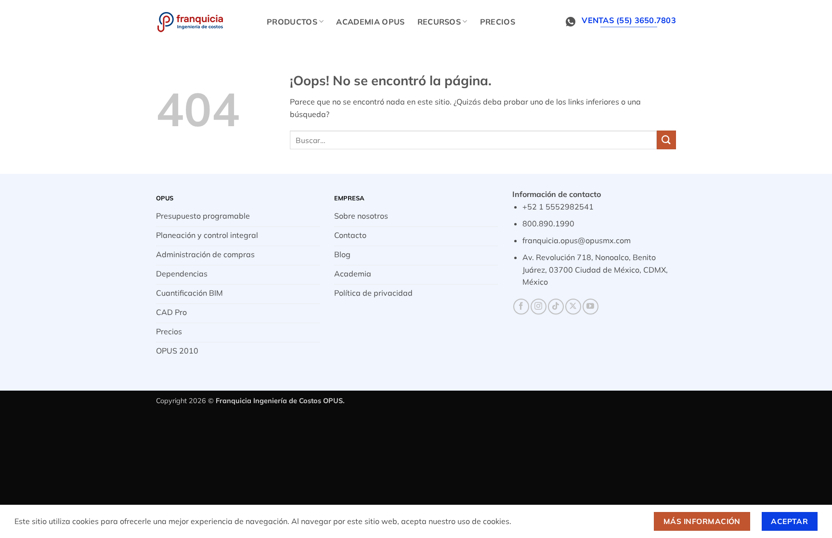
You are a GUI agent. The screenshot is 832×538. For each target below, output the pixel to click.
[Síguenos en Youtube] (590, 307)
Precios (497, 21)
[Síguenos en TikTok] (556, 307)
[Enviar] (666, 140)
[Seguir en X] (573, 307)
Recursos (439, 21)
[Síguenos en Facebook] (521, 307)
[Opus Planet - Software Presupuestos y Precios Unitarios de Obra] (204, 21)
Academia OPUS (370, 21)
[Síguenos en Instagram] (538, 307)
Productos (292, 21)
